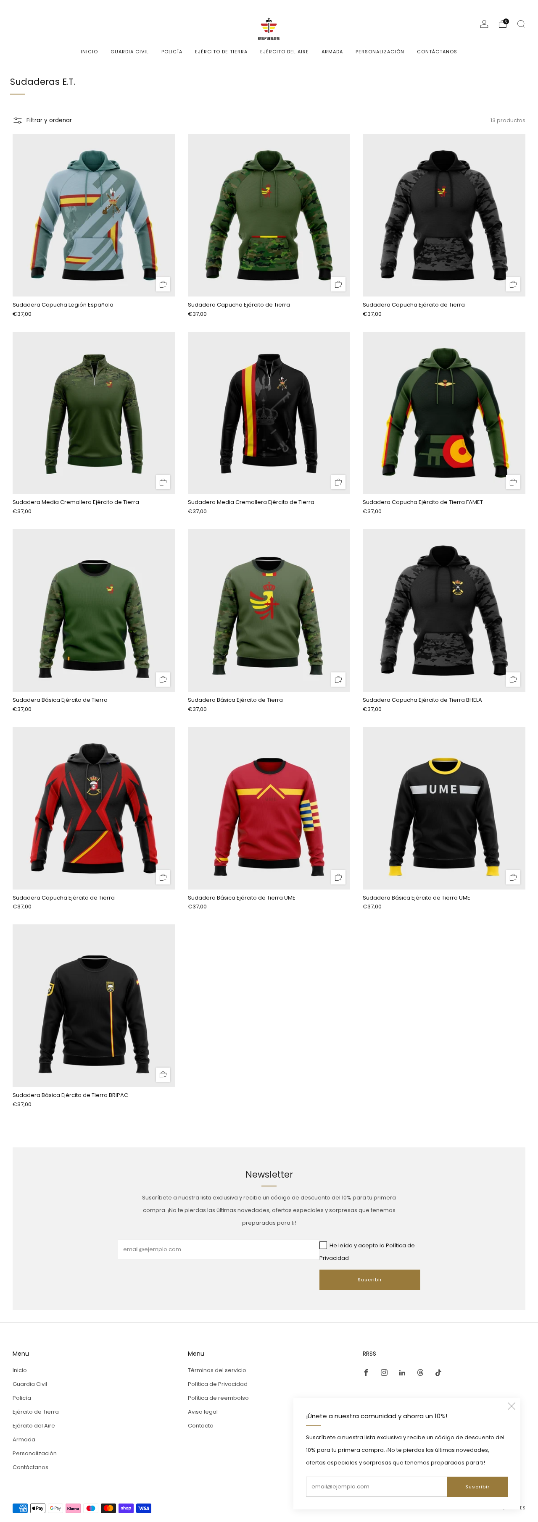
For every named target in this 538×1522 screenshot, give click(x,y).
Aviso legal (203, 1412)
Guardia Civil (130, 51)
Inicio (89, 51)
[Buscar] (521, 24)
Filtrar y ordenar (49, 120)
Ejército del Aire (284, 51)
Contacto (201, 1426)
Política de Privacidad (218, 1384)
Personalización (380, 51)
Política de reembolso (218, 1398)
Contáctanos (437, 51)
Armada (332, 51)
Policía (171, 51)
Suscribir (477, 1486)
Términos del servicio (217, 1370)
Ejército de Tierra (221, 51)
